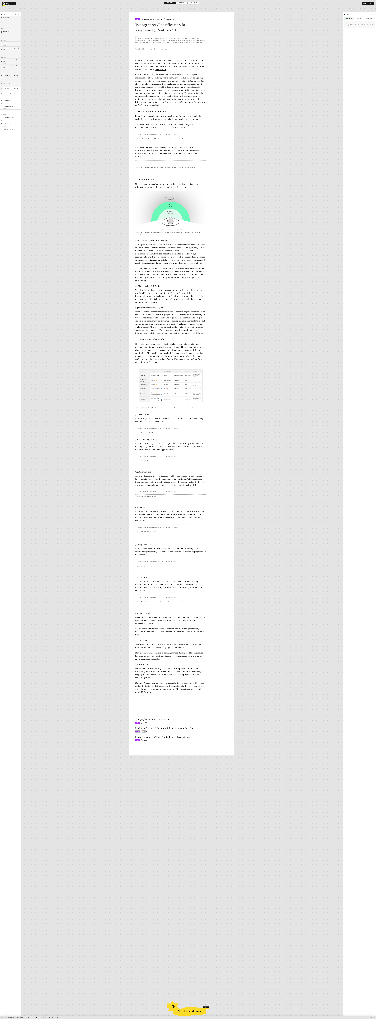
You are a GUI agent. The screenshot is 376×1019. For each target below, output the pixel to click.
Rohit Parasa (150, 566)
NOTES (360, 18)
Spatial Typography (155, 19)
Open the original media (169, 134)
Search (365, 3)
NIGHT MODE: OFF (53, 1017)
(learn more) (160, 69)
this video (153, 362)
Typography (169, 19)
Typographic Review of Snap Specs (152, 719)
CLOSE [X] (16, 14)
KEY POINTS (193, 3)
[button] (10, 23)
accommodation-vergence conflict (162, 263)
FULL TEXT (170, 3)
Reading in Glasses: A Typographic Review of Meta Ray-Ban (164, 728)
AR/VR (144, 19)
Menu (371, 3)
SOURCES (349, 18)
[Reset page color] (36, 1017)
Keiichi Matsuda (151, 496)
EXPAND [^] (372, 1017)
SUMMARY (181, 3)
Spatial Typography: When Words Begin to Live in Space (162, 737)
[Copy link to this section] (19, 28)
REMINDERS (370, 18)
